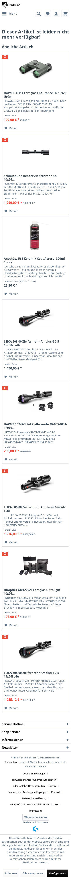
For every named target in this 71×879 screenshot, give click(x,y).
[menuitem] (9, 13)
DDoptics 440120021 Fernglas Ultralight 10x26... (32, 591)
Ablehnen (11, 873)
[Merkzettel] (47, 13)
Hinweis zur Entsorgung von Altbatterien (34, 779)
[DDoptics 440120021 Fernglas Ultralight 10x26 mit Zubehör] (35, 566)
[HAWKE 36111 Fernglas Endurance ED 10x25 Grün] (35, 69)
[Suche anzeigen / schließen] (38, 13)
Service (52, 786)
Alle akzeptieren (33, 873)
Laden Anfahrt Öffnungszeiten (28, 786)
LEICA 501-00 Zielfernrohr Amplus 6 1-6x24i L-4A (34, 509)
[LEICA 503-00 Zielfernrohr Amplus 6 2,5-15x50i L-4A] (35, 317)
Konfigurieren (57, 873)
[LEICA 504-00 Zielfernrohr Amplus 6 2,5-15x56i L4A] (35, 649)
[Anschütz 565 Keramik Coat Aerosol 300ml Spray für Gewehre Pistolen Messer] (35, 235)
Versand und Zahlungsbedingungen (28, 792)
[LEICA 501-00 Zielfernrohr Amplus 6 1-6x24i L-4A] (35, 483)
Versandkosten (12, 762)
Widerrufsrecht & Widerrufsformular (30, 804)
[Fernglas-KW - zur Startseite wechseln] (11, 5)
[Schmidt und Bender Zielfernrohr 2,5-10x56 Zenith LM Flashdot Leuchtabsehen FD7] (35, 152)
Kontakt (55, 792)
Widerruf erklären (35, 817)
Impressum (35, 810)
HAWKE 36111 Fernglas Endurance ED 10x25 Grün (35, 94)
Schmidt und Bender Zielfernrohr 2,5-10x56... (31, 177)
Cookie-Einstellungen (34, 773)
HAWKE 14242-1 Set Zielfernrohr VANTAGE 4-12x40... (35, 426)
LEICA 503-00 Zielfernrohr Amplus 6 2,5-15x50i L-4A (32, 343)
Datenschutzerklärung (34, 798)
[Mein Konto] (56, 13)
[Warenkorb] (65, 13)
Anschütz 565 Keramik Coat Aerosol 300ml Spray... (34, 260)
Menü (13, 13)
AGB (56, 804)
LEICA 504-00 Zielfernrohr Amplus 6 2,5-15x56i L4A (32, 674)
